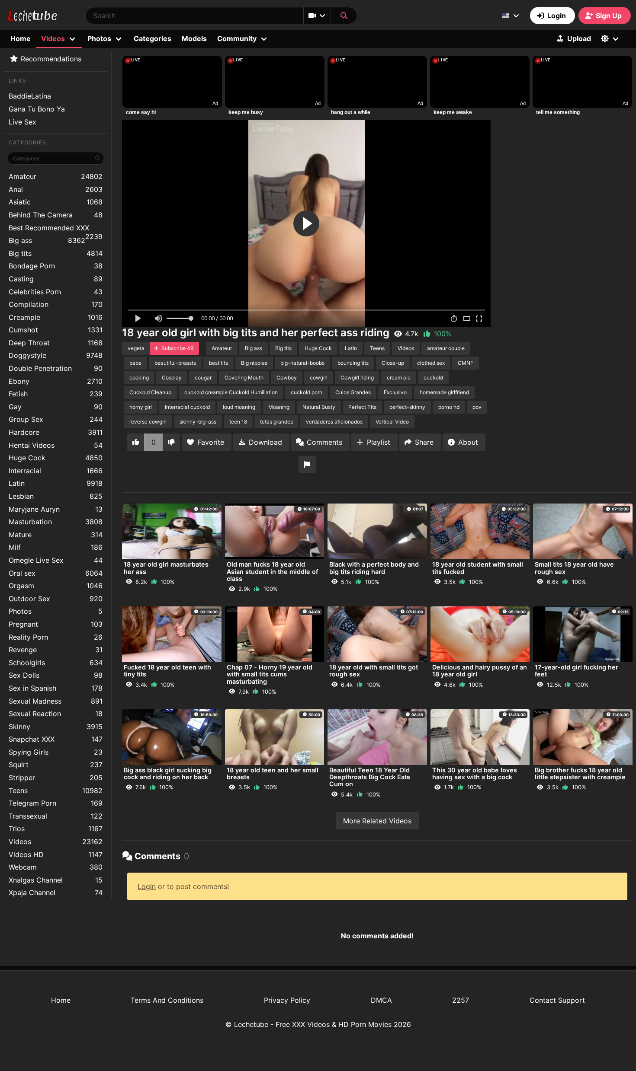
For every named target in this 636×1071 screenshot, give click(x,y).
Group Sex (56, 419)
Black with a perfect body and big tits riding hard (374, 568)
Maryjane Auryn (56, 509)
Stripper (56, 777)
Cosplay (172, 377)
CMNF (465, 363)
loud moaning (239, 407)
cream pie (399, 377)
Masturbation (56, 521)
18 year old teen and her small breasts (272, 773)
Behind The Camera (56, 214)
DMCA (381, 1000)
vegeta (136, 348)
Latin (56, 483)
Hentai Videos (56, 445)
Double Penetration (56, 368)
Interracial (56, 470)
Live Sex (22, 122)
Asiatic (56, 202)
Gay (56, 406)
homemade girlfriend (444, 392)
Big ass (47, 240)
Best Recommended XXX (56, 228)
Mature (56, 534)
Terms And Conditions (167, 1000)
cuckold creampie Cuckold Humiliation (231, 392)
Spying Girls (56, 752)
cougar (203, 377)
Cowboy (286, 377)
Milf (56, 547)
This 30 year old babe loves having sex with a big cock (474, 773)
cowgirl (319, 377)
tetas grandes (276, 421)
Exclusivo (395, 392)
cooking (139, 377)
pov (477, 407)
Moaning (278, 407)
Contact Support (557, 1000)
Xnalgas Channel (56, 880)
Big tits (56, 253)
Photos (56, 611)
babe (135, 363)
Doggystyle (56, 355)
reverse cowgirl (148, 421)
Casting (56, 278)
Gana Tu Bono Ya (37, 109)
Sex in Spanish (56, 688)
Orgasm (56, 585)
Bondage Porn (56, 265)
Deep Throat (56, 342)
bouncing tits (353, 363)
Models (194, 38)
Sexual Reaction (56, 713)
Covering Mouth (244, 377)
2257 (460, 1000)
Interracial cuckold (187, 407)
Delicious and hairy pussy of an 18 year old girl (479, 670)
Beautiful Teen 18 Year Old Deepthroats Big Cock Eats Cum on (369, 776)
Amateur (56, 176)
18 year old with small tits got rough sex (373, 670)
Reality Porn (56, 637)
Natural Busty (318, 407)
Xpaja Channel (56, 892)
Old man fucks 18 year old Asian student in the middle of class (272, 571)
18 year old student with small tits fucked (477, 568)
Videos (56, 841)
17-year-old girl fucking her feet (576, 670)
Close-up (393, 363)
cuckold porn (306, 392)
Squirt (56, 764)
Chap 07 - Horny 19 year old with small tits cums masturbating (269, 674)
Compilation (56, 304)
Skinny (56, 726)
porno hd (448, 407)
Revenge (56, 649)
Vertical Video (392, 421)
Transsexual (56, 816)
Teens (56, 790)
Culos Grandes (353, 392)
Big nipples (254, 363)
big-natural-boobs (302, 363)
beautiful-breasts (175, 363)
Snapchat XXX (56, 739)
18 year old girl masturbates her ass (166, 568)
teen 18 (238, 421)
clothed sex (431, 363)
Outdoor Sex (56, 598)
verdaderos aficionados (334, 421)
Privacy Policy (287, 1000)
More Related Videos (377, 820)
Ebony (56, 381)
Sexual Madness (56, 701)
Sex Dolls (56, 675)
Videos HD (56, 854)
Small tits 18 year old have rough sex (574, 568)
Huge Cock (56, 457)
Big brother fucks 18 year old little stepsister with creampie (580, 773)
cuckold (433, 377)
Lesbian (56, 496)
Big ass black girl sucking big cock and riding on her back (168, 773)
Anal (56, 189)
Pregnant (56, 624)
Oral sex (56, 573)
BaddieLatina (30, 96)
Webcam (56, 867)
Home (20, 38)
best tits (218, 363)
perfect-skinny (407, 407)
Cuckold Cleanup (150, 392)
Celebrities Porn (56, 291)
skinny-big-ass (198, 421)
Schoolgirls (56, 662)
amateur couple (446, 348)
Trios (56, 828)
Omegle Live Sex (56, 560)
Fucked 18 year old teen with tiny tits (167, 670)
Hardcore (56, 432)
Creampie (56, 317)
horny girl (140, 407)
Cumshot (56, 329)
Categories (152, 38)
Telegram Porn (56, 803)
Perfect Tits (362, 407)
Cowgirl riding (357, 377)
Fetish (56, 393)
